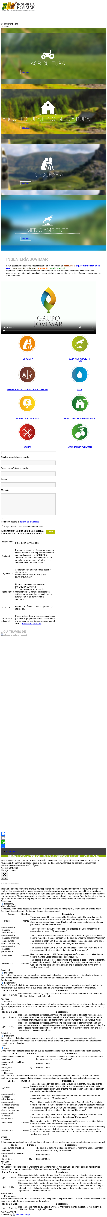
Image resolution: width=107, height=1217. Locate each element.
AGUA (79, 390)
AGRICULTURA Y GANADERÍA (79, 447)
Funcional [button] (5, 970)
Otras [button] (3, 1045)
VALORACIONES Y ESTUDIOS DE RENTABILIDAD (27, 390)
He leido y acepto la (20, 522)
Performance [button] (7, 1193)
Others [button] (4, 1137)
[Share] (53, 846)
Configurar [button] (13, 868)
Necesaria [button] (5, 1070)
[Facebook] (53, 834)
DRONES (27, 447)
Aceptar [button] (4, 868)
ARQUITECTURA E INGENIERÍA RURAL (80, 418)
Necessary (9, 904)
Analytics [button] (5, 1162)
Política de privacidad (31, 623)
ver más (25, 72)
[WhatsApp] (53, 842)
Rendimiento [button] (7, 980)
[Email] (53, 838)
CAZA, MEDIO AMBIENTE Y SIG (79, 360)
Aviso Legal (11, 851)
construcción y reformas (24, 268)
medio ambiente (58, 268)
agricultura (69, 266)
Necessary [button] (6, 901)
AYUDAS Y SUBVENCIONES (27, 418)
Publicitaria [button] (6, 1033)
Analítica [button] (5, 999)
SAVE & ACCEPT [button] (8, 1212)
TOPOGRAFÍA (27, 359)
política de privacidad (29, 522)
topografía (42, 268)
